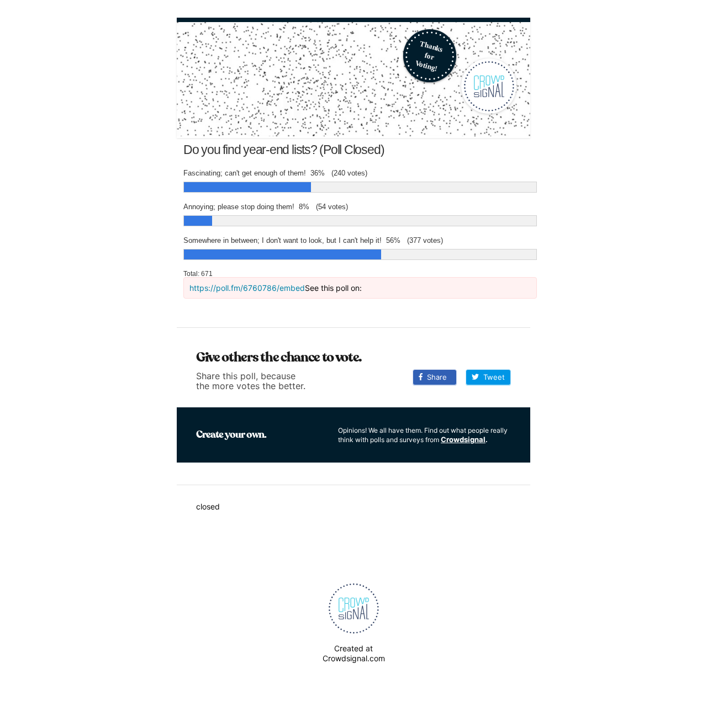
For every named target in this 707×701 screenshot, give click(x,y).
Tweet (492, 377)
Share (435, 377)
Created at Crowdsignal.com (354, 653)
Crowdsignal (463, 439)
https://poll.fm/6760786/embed (247, 288)
